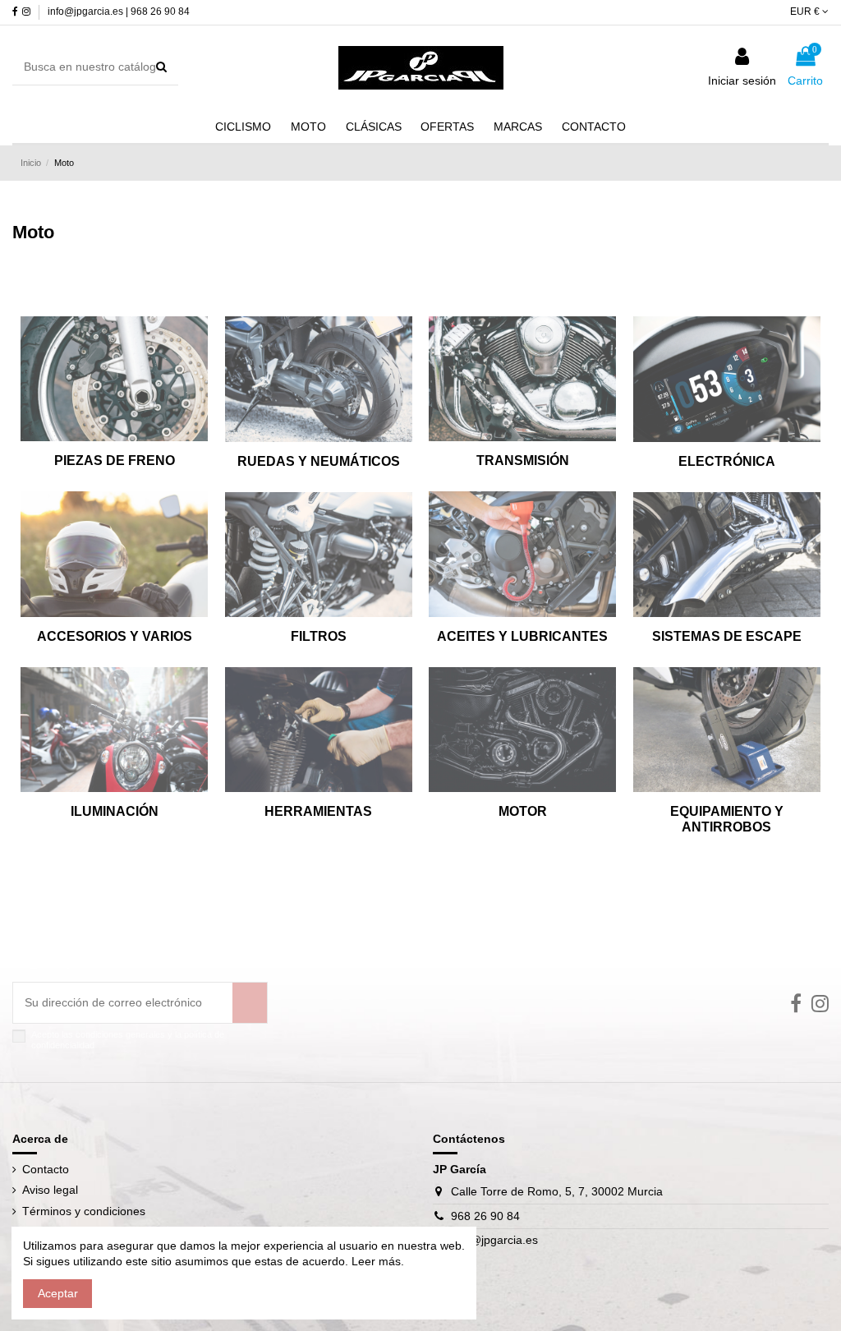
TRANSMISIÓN (522, 460)
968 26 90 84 (485, 1216)
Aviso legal (50, 1189)
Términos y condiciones (83, 1211)
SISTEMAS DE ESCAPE (727, 636)
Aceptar (58, 1293)
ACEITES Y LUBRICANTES (522, 636)
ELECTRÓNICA (726, 461)
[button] (518, 126)
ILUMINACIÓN (115, 811)
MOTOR (523, 811)
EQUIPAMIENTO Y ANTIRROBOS (727, 819)
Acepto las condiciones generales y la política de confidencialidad (127, 1039)
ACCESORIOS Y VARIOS (114, 636)
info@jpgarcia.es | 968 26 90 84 (119, 11)
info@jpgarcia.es (494, 1239)
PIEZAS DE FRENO (114, 460)
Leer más (374, 1261)
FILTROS (319, 636)
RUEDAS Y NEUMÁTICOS (318, 461)
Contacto (45, 1169)
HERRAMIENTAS (318, 811)
